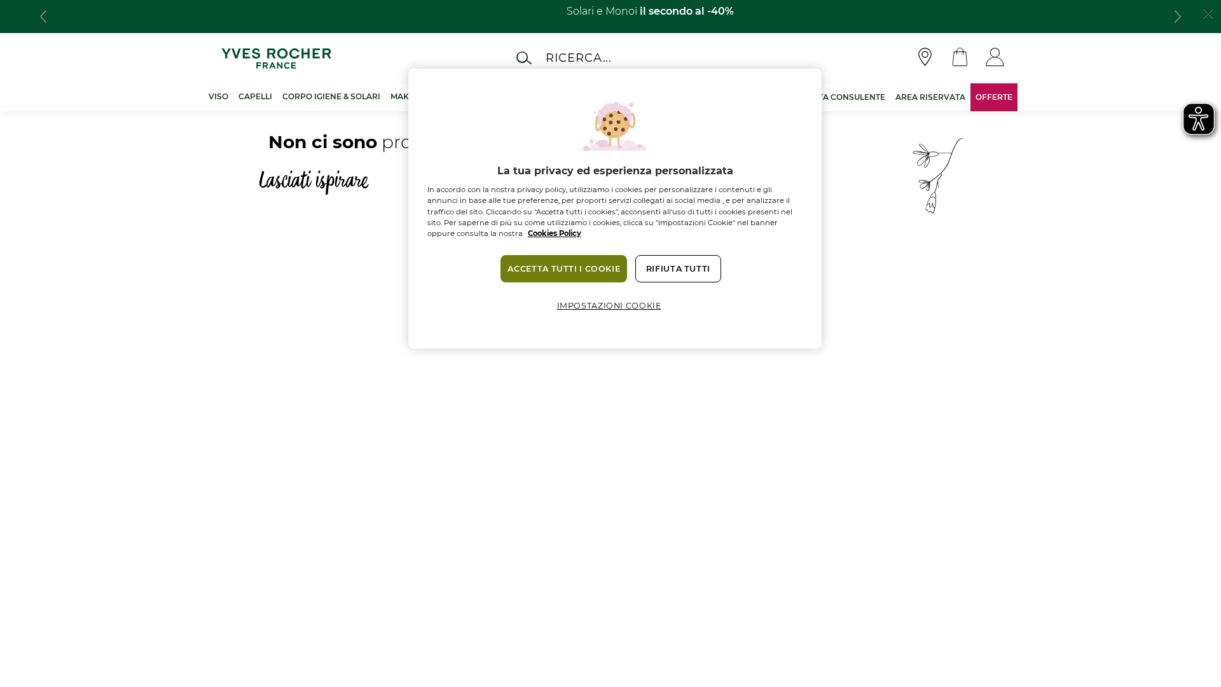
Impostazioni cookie (609, 305)
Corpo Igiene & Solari (331, 96)
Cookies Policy (554, 233)
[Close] (1208, 12)
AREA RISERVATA (930, 97)
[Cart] (959, 58)
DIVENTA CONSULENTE (838, 97)
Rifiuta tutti (678, 269)
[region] (615, 209)
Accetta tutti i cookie (563, 269)
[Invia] (524, 58)
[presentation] (43, 16)
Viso (218, 96)
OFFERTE (994, 97)
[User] (994, 58)
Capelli (255, 96)
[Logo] (276, 58)
